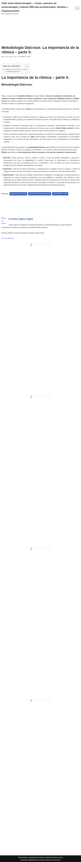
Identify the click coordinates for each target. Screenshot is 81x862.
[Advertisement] (40, 31)
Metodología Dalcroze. (13, 71)
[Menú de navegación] (77, 8)
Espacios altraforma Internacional (51, 857)
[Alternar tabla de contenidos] (25, 66)
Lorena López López (10, 56)
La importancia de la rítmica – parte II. (16, 69)
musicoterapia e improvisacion (39, 193)
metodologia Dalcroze (18, 193)
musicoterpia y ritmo (60, 193)
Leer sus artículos (7, 238)
